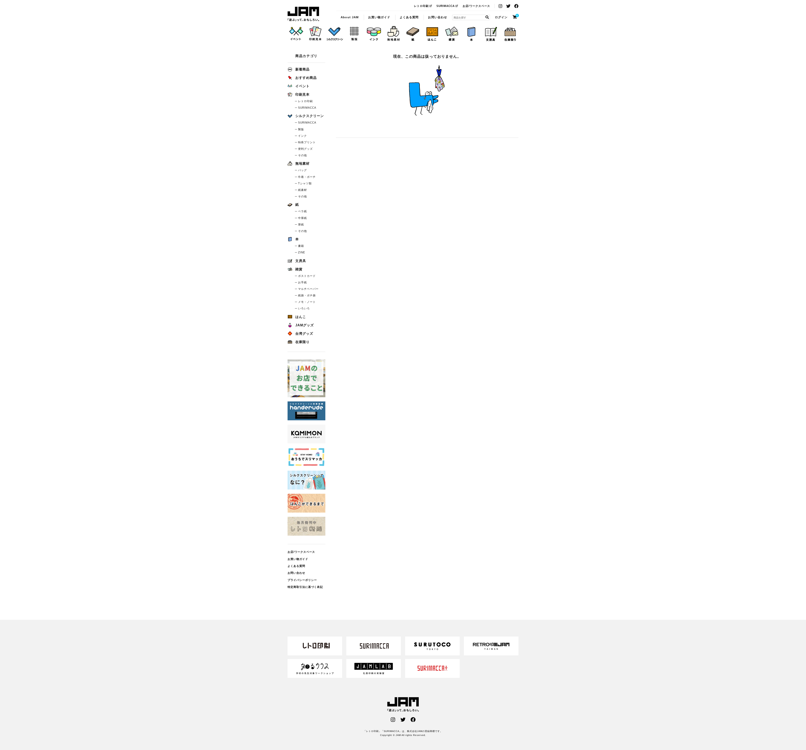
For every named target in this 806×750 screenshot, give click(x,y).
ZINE (301, 252)
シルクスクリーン (309, 116)
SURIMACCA (445, 6)
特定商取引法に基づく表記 (305, 587)
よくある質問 (409, 17)
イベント (302, 86)
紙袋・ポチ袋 (307, 295)
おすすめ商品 (306, 77)
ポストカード (307, 275)
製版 (301, 129)
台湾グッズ (304, 333)
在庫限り (302, 342)
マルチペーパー (308, 288)
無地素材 (302, 163)
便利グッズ (305, 148)
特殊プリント (307, 142)
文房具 (300, 261)
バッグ (302, 170)
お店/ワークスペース (476, 6)
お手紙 (302, 282)
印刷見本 (302, 94)
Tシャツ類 (305, 183)
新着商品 (302, 69)
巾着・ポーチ (307, 176)
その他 (302, 155)
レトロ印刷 (421, 6)
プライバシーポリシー (302, 580)
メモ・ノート (307, 301)
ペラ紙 (302, 211)
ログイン (501, 17)
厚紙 (301, 224)
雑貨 (298, 269)
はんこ (300, 317)
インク (302, 135)
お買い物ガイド (379, 17)
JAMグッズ (304, 325)
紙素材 (302, 189)
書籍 (301, 245)
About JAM (350, 17)
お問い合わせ (437, 17)
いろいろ (304, 308)
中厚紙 (302, 218)
